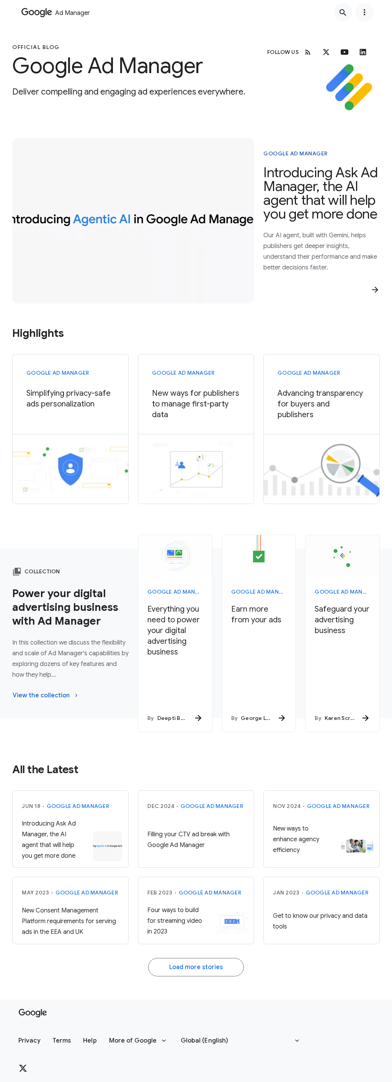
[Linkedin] (363, 52)
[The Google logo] (32, 1013)
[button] (29, 1040)
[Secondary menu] (364, 12)
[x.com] (326, 52)
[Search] (343, 12)
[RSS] (308, 52)
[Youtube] (344, 52)
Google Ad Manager (295, 153)
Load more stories (196, 967)
